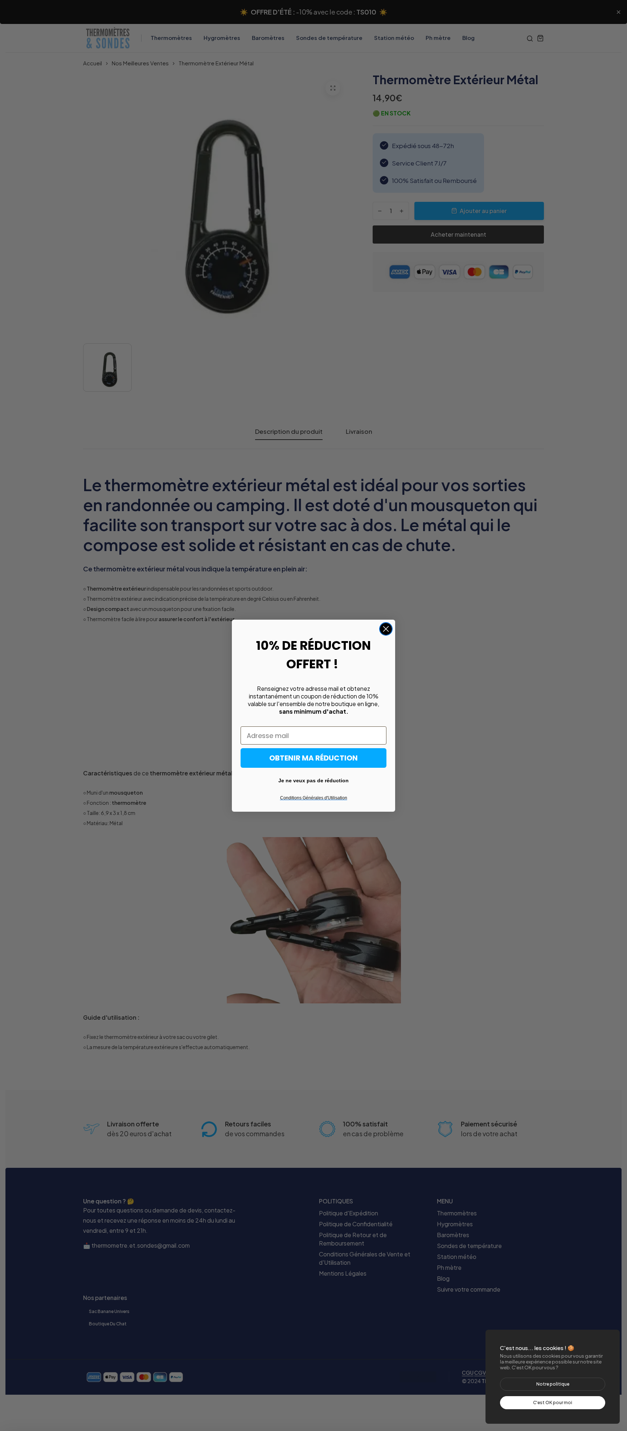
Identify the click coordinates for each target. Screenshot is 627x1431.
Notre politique (552, 1384)
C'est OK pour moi (552, 1402)
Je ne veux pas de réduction (313, 780)
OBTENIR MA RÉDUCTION (313, 758)
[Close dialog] (386, 629)
